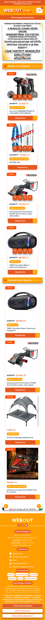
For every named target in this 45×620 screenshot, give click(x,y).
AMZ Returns (15, 262)
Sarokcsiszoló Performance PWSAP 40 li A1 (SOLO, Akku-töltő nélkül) (21, 214)
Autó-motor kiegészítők (17, 486)
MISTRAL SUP (14, 162)
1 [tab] (21, 57)
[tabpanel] (22, 41)
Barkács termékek (17, 108)
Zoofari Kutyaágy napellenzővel (20, 438)
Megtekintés (20, 118)
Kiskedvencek (13, 434)
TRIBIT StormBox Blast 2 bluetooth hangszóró (19, 266)
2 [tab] (23, 57)
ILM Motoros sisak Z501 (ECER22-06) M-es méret (22, 491)
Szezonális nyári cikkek (19, 159)
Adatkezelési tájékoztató (22, 616)
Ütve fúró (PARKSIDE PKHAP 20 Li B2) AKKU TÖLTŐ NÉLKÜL (22, 112)
